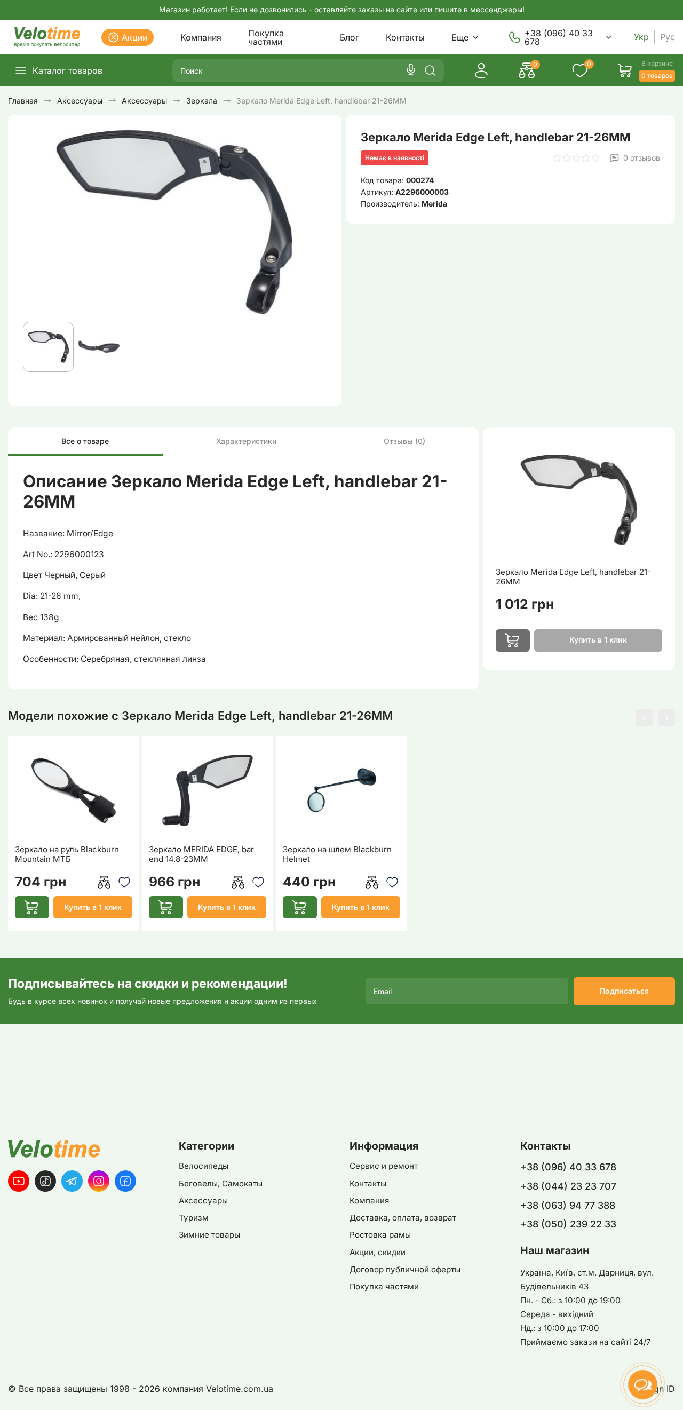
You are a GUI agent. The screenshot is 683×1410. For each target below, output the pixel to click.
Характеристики (246, 441)
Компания (200, 37)
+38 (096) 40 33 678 (559, 37)
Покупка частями (266, 37)
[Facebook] (125, 1181)
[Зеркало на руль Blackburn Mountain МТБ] (74, 790)
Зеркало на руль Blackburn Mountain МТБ (67, 854)
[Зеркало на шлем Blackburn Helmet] (342, 790)
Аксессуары (203, 1200)
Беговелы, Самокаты (221, 1183)
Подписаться (624, 990)
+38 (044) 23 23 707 (568, 1186)
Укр (641, 37)
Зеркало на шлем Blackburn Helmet (337, 854)
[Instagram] (98, 1181)
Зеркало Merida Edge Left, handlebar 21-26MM (573, 577)
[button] (644, 717)
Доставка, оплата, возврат (403, 1218)
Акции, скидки (378, 1252)
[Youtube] (18, 1181)
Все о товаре (85, 441)
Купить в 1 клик (93, 907)
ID (670, 1389)
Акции (134, 37)
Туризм (194, 1218)
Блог (349, 37)
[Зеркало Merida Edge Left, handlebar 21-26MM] (579, 500)
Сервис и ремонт (384, 1166)
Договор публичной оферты (405, 1269)
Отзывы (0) (404, 441)
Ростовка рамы (380, 1235)
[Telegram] (72, 1181)
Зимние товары (209, 1235)
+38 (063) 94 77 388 (567, 1205)
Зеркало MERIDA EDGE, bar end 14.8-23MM (201, 854)
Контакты (405, 37)
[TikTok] (45, 1181)
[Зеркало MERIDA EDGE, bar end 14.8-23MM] (208, 790)
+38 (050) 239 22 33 (568, 1224)
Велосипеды (203, 1166)
